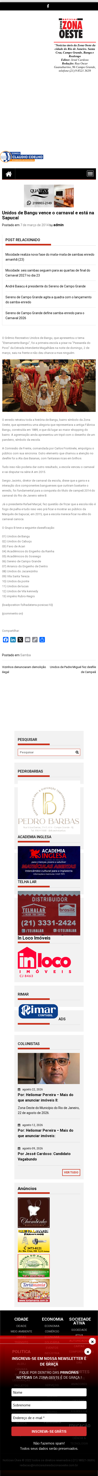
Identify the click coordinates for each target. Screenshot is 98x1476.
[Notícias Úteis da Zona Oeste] (8, 173)
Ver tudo (71, 1172)
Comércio (52, 1331)
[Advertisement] (49, 115)
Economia (52, 1326)
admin (58, 225)
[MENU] (90, 173)
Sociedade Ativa (79, 1332)
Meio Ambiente (21, 1331)
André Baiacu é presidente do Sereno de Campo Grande (45, 286)
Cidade (21, 1326)
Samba (25, 655)
